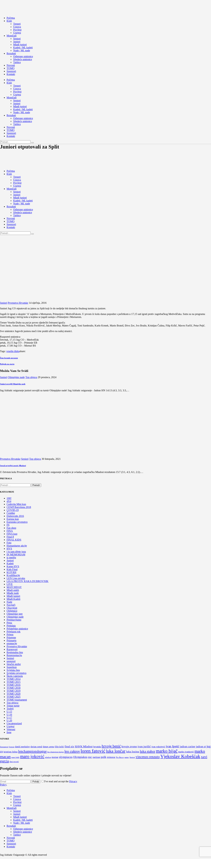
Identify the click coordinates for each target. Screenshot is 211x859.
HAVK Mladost (84, 746)
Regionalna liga (15, 652)
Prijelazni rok (13, 631)
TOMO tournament (17, 699)
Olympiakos (80, 757)
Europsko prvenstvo (17, 522)
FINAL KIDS (14, 539)
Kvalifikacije (13, 575)
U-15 (9, 711)
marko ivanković (186, 752)
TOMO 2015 (13, 682)
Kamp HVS (13, 566)
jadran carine (187, 746)
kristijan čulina (10, 752)
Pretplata (11, 625)
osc (90, 757)
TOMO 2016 (13, 685)
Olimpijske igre (15, 613)
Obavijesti (12, 607)
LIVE (10, 584)
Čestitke (11, 513)
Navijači (11, 605)
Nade (9, 602)
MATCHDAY (14, 587)
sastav (126, 757)
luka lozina (132, 751)
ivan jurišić (144, 746)
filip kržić (59, 746)
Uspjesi (10, 726)
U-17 (9, 717)
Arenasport (4, 747)
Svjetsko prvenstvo (16, 673)
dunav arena (48, 746)
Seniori (25, 458)
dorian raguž (36, 746)
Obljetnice (12, 610)
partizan (96, 757)
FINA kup (12, 533)
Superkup (12, 667)
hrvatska (97, 746)
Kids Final (12, 569)
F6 (8, 524)
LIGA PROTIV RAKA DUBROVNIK (27, 581)
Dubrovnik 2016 (15, 516)
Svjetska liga (13, 670)
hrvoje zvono (129, 746)
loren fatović (93, 750)
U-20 (9, 720)
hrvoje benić (111, 746)
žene (9, 732)
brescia (11, 747)
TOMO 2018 (13, 687)
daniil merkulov (22, 746)
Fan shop (11, 527)
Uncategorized (14, 723)
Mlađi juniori (13, 596)
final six (69, 746)
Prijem (10, 634)
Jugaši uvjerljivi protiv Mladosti (13, 466)
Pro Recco (120, 757)
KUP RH (11, 572)
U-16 (9, 714)
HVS (9, 548)
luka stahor (147, 751)
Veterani (11, 729)
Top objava (31, 377)
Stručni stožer (14, 664)
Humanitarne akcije (17, 545)
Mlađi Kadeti (13, 599)
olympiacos (66, 757)
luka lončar (115, 751)
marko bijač (167, 751)
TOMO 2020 (13, 693)
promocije (12, 643)
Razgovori (12, 649)
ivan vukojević (158, 746)
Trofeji (10, 708)
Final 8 (10, 536)
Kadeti (10, 563)
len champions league (55, 752)
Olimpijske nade (16, 377)
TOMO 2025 (13, 696)
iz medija (11, 557)
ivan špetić (172, 746)
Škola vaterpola (15, 676)
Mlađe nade (13, 593)
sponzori (11, 661)
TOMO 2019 (13, 690)
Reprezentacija (14, 655)
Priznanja (11, 640)
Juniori (3, 302)
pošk (103, 757)
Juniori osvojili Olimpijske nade (12, 384)
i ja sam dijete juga (16, 551)
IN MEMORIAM (16, 554)
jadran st (201, 746)
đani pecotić (14, 762)
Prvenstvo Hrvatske (18, 302)
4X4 (9, 501)
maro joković (32, 756)
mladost (48, 757)
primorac (111, 757)
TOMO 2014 (13, 679)
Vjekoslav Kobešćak (180, 756)
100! (9, 498)
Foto (9, 542)
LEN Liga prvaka (16, 578)
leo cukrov (72, 751)
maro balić (15, 757)
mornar (55, 757)
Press (9, 622)
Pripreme (11, 637)
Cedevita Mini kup (16, 504)
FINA (10, 530)
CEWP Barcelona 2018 (19, 507)
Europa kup (13, 519)
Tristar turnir (13, 705)
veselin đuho (12, 351)
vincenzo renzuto (148, 757)
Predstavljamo (14, 619)
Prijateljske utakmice (17, 628)
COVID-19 (13, 510)
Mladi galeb (13, 590)
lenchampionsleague (32, 751)
